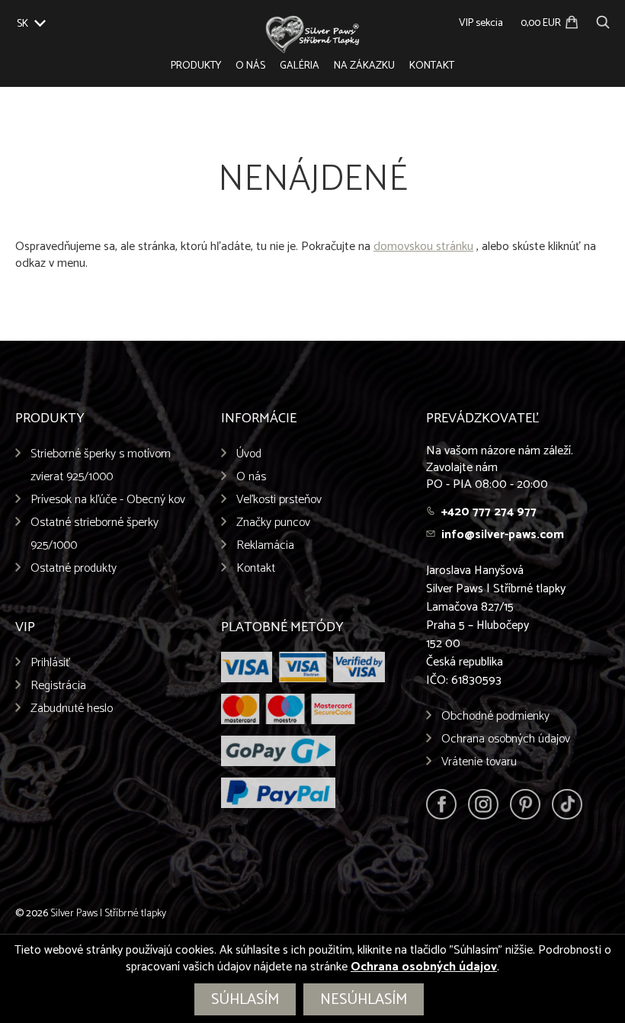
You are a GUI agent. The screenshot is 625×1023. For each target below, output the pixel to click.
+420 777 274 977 (489, 512)
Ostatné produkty (73, 568)
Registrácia (58, 685)
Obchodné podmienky (495, 716)
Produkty (196, 66)
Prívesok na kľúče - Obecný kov (107, 499)
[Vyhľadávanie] (603, 20)
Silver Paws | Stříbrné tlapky (108, 913)
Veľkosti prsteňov (279, 499)
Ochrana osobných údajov (505, 739)
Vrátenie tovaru (479, 762)
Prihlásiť (50, 663)
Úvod (248, 454)
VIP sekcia (481, 23)
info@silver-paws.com (502, 534)
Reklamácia (265, 545)
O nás (250, 66)
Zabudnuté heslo (71, 708)
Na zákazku (364, 66)
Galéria (299, 66)
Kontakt (431, 66)
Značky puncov (273, 522)
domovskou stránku (423, 246)
